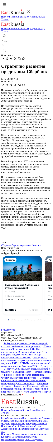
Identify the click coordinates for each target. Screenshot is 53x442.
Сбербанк (6, 245)
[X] (15, 58)
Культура (40, 16)
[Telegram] (11, 58)
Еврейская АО (18, 423)
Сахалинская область (30, 426)
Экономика (16, 16)
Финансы (37, 245)
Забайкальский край (19, 420)
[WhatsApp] (23, 58)
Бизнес (25, 16)
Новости (5, 16)
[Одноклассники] (7, 58)
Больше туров (8, 329)
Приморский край (10, 426)
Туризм (5, 19)
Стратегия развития (21, 245)
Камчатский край (29, 428)
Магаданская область (36, 423)
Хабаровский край (10, 428)
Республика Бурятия (11, 418)
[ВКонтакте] (3, 58)
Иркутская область (31, 418)
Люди (33, 16)
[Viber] (19, 58)
